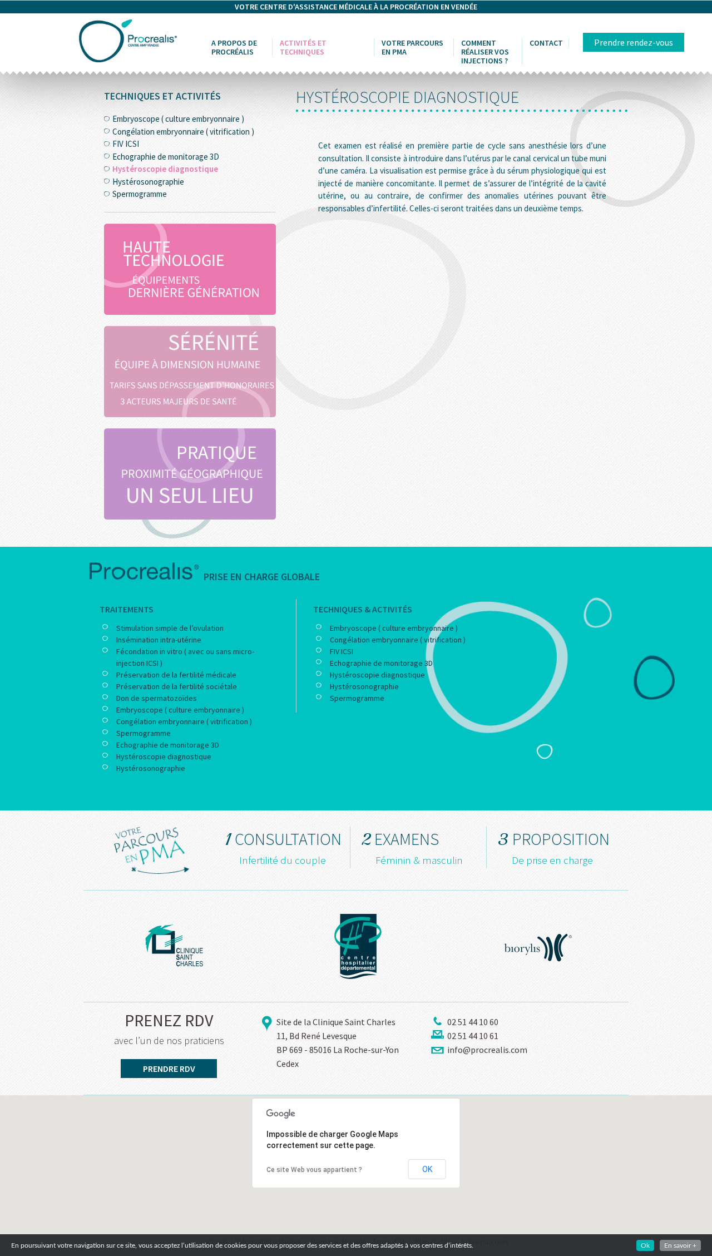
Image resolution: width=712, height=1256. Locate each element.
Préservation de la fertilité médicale (176, 675)
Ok (645, 1245)
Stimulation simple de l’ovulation (170, 628)
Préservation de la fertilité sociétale (176, 686)
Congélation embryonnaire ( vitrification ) (183, 131)
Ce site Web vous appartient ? (314, 1170)
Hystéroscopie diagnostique (165, 169)
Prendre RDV (169, 1068)
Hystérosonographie (148, 181)
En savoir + (680, 1245)
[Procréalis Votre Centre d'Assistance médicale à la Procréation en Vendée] (128, 39)
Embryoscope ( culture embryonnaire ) (178, 118)
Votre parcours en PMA (412, 47)
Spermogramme (139, 194)
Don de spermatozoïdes (156, 698)
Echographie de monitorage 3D (165, 156)
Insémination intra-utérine (158, 640)
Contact (546, 42)
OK (427, 1169)
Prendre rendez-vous (633, 42)
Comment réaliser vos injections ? (485, 51)
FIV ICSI (125, 144)
